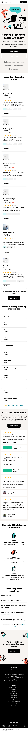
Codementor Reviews (14, 714)
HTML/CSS (9, 109)
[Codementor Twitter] (14, 722)
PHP (12, 178)
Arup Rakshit (7, 94)
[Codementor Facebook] (11, 722)
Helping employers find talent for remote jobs (14, 680)
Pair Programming (14, 707)
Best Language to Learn (14, 716)
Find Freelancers (14, 693)
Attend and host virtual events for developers (14, 673)
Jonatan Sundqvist (9, 199)
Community (14, 697)
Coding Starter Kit (14, 712)
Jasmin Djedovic (8, 232)
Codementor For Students (14, 701)
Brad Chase (7, 266)
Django (15, 143)
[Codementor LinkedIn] (17, 722)
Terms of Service (15, 726)
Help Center (24, 726)
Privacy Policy (9, 726)
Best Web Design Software (14, 710)
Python (15, 109)
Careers (20, 726)
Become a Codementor (14, 687)
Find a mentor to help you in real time (14, 670)
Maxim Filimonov (9, 164)
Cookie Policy (3, 726)
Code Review (14, 705)
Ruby (8, 178)
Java (13, 213)
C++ (12, 247)
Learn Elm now (14, 298)
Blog (14, 699)
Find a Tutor (14, 695)
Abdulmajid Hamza (9, 129)
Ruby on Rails (20, 281)
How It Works (14, 689)
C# (15, 178)
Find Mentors (14, 691)
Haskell (20, 143)
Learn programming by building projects (14, 677)
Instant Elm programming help (15, 405)
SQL (19, 109)
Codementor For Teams (14, 703)
